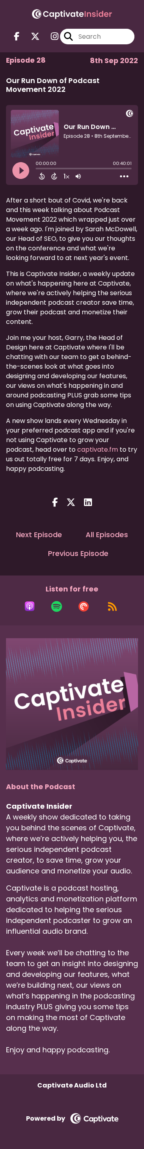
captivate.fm (97, 449)
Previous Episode (78, 553)
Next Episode (39, 535)
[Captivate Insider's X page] (30, 36)
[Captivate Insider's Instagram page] (49, 36)
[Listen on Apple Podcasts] (29, 606)
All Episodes (107, 535)
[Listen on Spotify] (56, 606)
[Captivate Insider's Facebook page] (17, 36)
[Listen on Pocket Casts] (83, 606)
